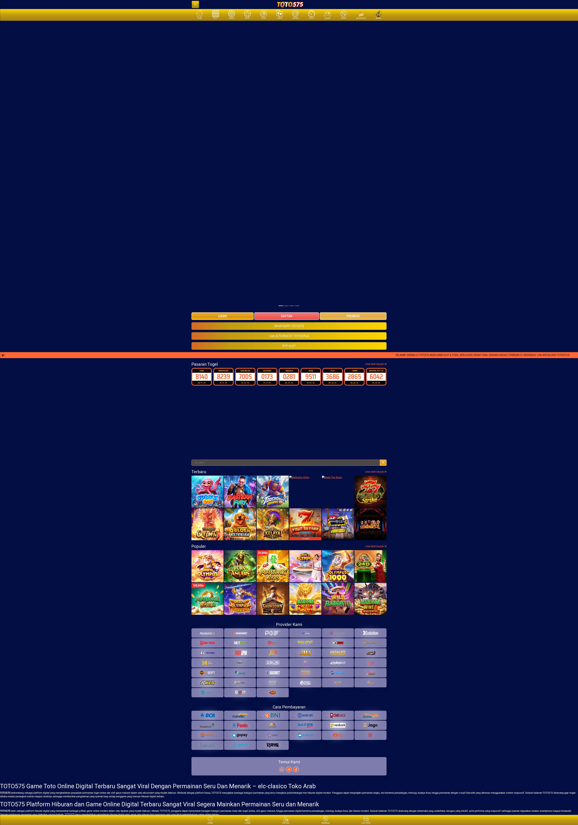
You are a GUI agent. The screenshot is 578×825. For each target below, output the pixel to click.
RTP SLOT (289, 346)
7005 (223, 376)
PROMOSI (353, 316)
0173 (245, 376)
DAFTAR (286, 316)
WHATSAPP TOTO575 (289, 326)
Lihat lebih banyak (374, 364)
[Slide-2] (291, 306)
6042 (354, 376)
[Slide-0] (281, 306)
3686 (311, 376)
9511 (288, 376)
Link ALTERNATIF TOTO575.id (289, 336)
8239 (201, 376)
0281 (267, 376)
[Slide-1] (286, 306)
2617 (376, 376)
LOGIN (222, 316)
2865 (332, 376)
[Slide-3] (297, 306)
